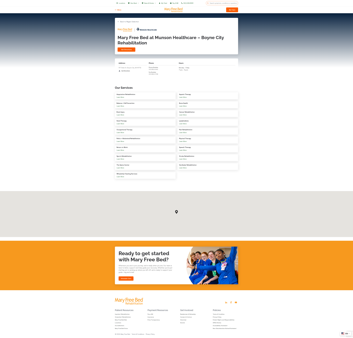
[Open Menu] (115, 10)
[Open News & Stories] (155, 3)
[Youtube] (236, 302)
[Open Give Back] (138, 3)
